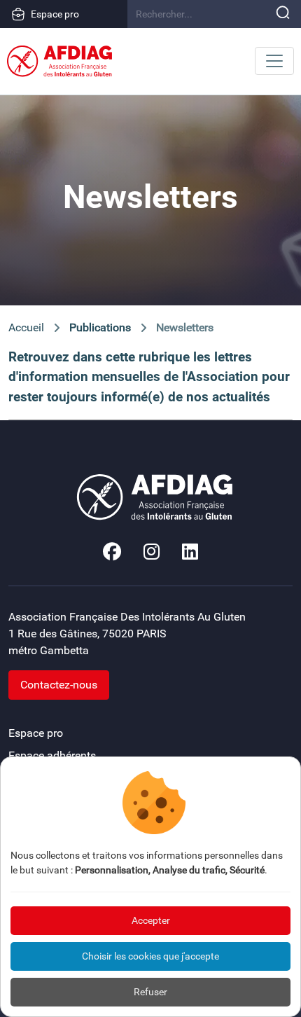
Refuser (150, 991)
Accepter (151, 920)
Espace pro (55, 14)
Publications (100, 327)
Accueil (26, 327)
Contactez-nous (58, 684)
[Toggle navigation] (274, 61)
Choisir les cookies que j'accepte (150, 956)
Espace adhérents (52, 755)
